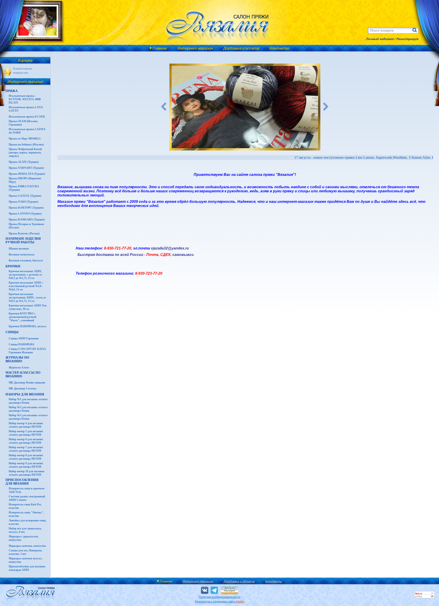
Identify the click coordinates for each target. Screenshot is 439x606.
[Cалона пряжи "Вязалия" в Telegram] (214, 590)
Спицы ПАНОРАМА (21, 344)
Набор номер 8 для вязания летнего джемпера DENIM (26, 457)
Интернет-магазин (195, 48)
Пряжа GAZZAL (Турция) (25, 195)
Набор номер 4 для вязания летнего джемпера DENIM (26, 425)
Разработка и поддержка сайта (219, 601)
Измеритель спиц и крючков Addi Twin (26, 490)
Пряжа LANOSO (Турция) (25, 213)
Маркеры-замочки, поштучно (27, 545)
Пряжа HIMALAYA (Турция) (27, 173)
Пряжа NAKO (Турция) (23, 201)
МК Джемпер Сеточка (22, 388)
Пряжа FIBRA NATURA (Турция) (24, 188)
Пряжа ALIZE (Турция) (24, 162)
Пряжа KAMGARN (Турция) (27, 219)
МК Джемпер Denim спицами (27, 382)
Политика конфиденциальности (219, 597)
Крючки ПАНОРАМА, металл (27, 326)
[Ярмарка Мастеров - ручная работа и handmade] (229, 593)
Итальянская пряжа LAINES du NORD (27, 131)
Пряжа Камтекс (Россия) (24, 233)
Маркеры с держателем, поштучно (23, 538)
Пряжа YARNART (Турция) (26, 167)
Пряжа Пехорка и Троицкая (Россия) (26, 226)
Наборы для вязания (24, 394)
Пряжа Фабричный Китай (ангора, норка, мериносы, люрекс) (25, 152)
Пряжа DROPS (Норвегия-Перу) (25, 180)
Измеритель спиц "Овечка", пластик (26, 514)
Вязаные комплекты (21, 254)
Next (326, 107)
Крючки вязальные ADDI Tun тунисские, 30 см (28, 307)
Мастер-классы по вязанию (22, 374)
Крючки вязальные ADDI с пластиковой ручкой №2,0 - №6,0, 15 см (26, 286)
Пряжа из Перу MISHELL (25, 138)
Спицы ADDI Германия (24, 338)
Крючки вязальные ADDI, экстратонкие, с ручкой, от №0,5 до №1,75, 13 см (25, 275)
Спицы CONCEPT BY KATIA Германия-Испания (27, 350)
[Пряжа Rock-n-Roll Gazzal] (245, 107)
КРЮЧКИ (12, 266)
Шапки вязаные (19, 248)
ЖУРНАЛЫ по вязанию (17, 359)
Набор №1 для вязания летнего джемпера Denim (28, 401)
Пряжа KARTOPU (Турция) (26, 207)
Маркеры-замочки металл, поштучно (25, 560)
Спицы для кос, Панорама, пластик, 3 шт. (25, 552)
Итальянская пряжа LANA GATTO (26, 109)
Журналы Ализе (19, 367)
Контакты (279, 48)
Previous (163, 107)
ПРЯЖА (11, 91)
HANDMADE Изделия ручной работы (23, 240)
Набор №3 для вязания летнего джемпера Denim (28, 417)
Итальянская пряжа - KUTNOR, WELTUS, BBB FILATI (25, 99)
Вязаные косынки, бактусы (26, 260)
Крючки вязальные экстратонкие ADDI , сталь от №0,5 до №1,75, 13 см (27, 297)
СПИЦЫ (12, 332)
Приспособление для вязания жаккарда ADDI (27, 568)
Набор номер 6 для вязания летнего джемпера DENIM (26, 441)
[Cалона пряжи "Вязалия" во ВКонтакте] (204, 590)
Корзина (25, 60)
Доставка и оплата (241, 48)
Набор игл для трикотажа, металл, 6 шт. (25, 530)
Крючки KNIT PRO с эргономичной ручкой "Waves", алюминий (22, 317)
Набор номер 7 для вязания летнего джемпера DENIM (26, 449)
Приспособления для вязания (21, 481)
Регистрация (407, 39)
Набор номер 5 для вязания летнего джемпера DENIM (26, 433)
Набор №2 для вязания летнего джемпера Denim (28, 409)
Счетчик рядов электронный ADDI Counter (27, 498)
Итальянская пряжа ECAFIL (27, 116)
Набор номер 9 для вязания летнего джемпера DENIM (26, 465)
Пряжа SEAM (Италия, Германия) (23, 123)
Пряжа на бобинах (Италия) (26, 144)
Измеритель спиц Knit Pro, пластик (25, 506)
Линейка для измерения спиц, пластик (27, 522)
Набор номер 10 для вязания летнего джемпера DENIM (26, 473)
